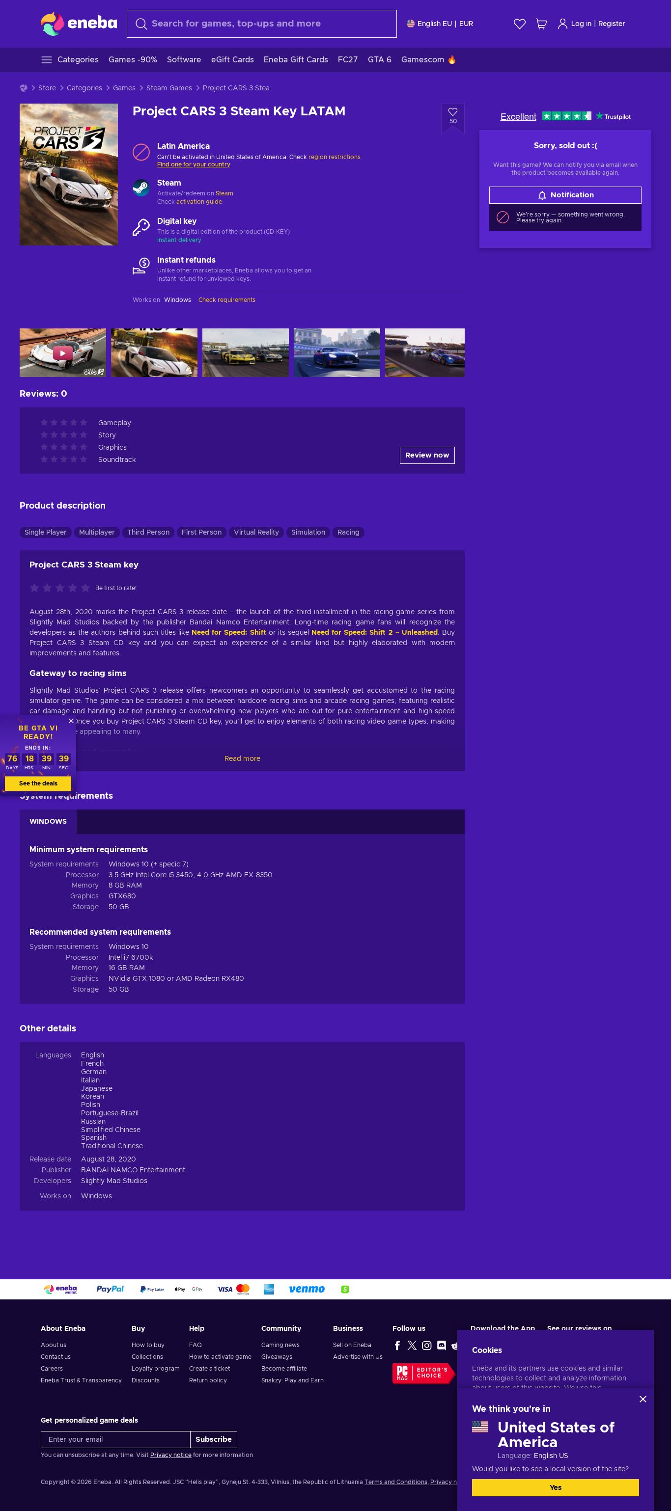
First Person (202, 532)
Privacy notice (171, 1455)
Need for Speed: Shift (229, 632)
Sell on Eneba (352, 1345)
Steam (224, 193)
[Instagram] (427, 1345)
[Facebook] (397, 1345)
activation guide (199, 202)
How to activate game (220, 1357)
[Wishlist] (520, 24)
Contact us (56, 1357)
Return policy (208, 1380)
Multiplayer (97, 532)
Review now (427, 455)
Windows (96, 1196)
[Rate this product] (62, 588)
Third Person (148, 532)
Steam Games (169, 88)
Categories (84, 88)
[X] (412, 1345)
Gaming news (280, 1345)
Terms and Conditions (395, 1482)
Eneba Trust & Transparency (81, 1380)
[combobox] (261, 23)
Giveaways (276, 1357)
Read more (242, 759)
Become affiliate (284, 1369)
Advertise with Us (358, 1357)
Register (611, 24)
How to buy (148, 1345)
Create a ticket (209, 1369)
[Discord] (442, 1345)
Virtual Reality (256, 532)
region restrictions (334, 157)
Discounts (146, 1380)
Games (124, 88)
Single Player (46, 532)
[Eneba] (79, 23)
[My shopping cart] (541, 24)
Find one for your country (193, 164)
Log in (581, 24)
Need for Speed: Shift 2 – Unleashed (374, 632)
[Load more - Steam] (141, 189)
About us (53, 1345)
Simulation (308, 532)
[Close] (643, 1399)
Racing (348, 532)
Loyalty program (156, 1369)
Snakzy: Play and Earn (292, 1380)
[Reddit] (456, 1345)
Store (47, 88)
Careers (52, 1369)
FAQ (195, 1345)
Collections (147, 1357)
